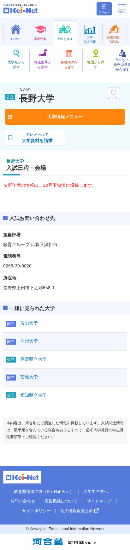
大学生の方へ (95, 491)
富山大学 (29, 323)
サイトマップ (99, 501)
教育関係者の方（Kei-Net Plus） (44, 491)
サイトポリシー (36, 510)
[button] (123, 60)
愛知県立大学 (33, 395)
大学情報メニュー (65, 116)
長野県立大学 (33, 359)
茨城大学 (29, 377)
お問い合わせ (22, 501)
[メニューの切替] (122, 8)
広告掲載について (60, 501)
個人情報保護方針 (76, 510)
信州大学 (29, 341)
